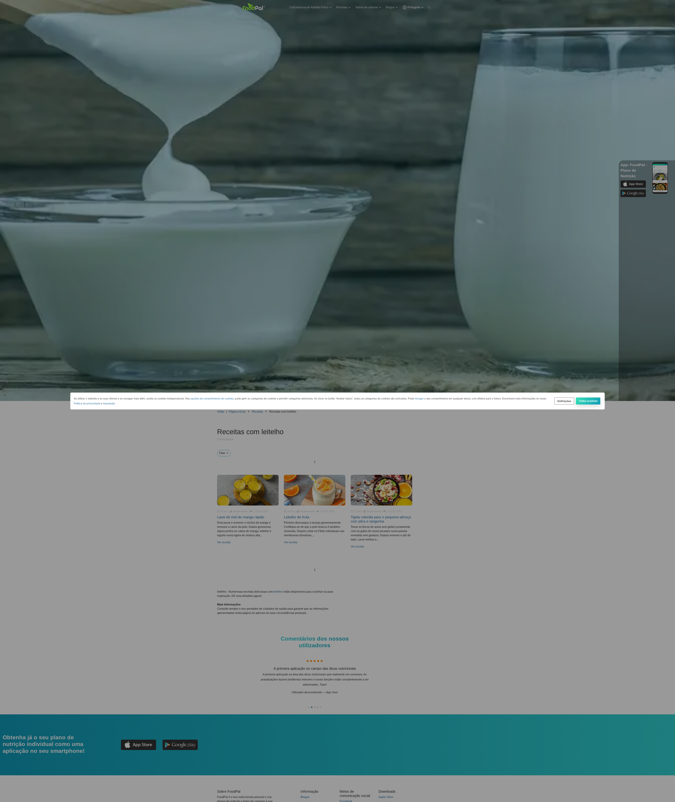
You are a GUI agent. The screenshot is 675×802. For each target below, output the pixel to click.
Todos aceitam (588, 401)
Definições (564, 401)
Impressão (109, 403)
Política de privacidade (87, 403)
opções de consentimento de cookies (212, 398)
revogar (419, 398)
